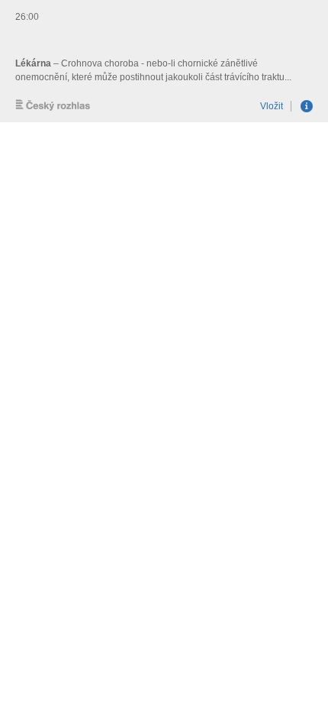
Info (307, 106)
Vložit (271, 106)
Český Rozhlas (53, 105)
